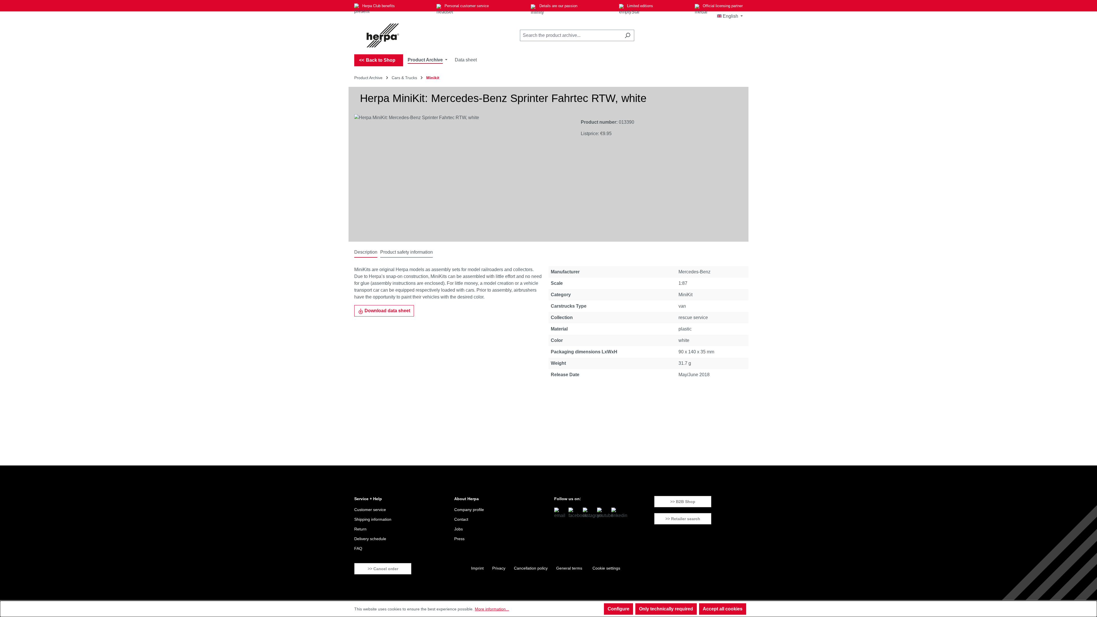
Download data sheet (386, 310)
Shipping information (372, 519)
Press (459, 538)
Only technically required (666, 608)
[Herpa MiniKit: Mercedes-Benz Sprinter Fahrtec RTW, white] (461, 175)
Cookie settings (606, 568)
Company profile (469, 509)
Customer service (370, 509)
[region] (462, 175)
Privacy (498, 568)
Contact (461, 519)
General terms (569, 568)
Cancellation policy (531, 568)
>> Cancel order (383, 568)
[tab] (365, 252)
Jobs (458, 529)
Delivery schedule (370, 538)
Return (360, 529)
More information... (492, 609)
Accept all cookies (722, 608)
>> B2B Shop (682, 501)
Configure (618, 608)
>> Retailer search (682, 518)
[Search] (627, 35)
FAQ (358, 548)
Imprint (477, 568)
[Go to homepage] (382, 35)
